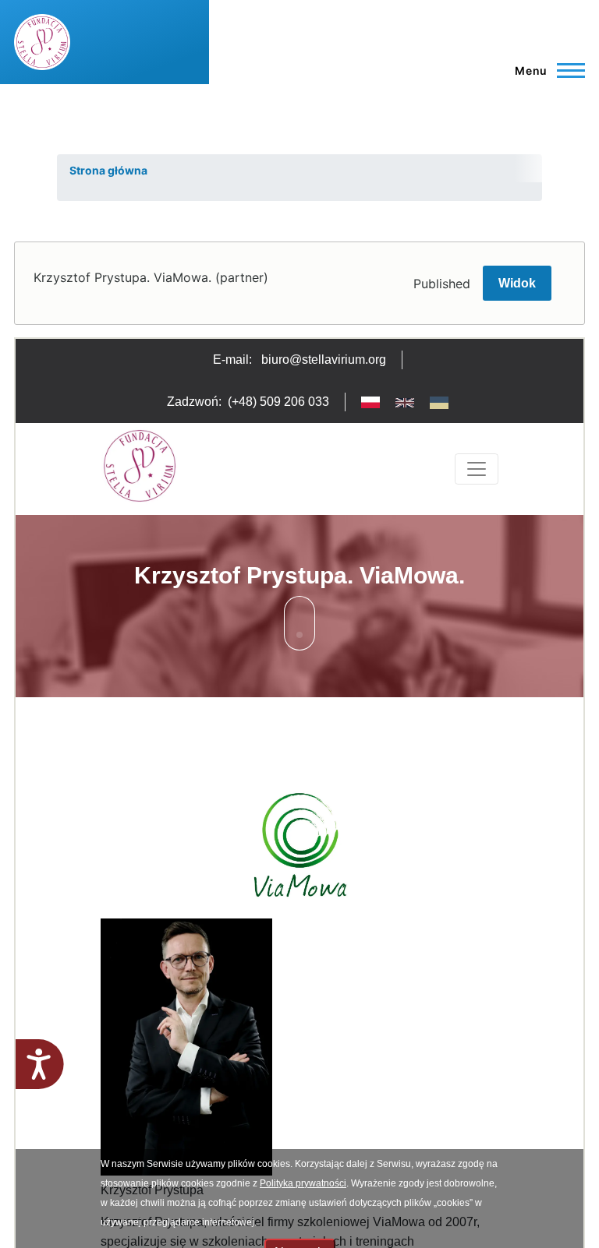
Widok (517, 283)
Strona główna (108, 170)
